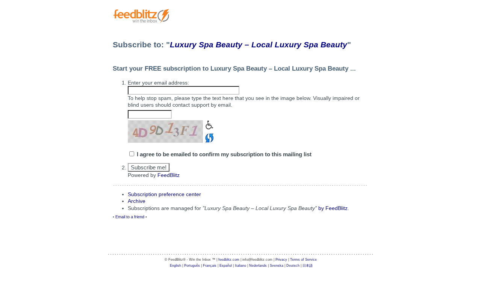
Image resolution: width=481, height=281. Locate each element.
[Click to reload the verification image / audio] (208, 136)
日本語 (308, 265)
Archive (136, 201)
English (175, 265)
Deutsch (292, 265)
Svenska (276, 265)
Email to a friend (129, 217)
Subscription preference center (164, 194)
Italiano (240, 265)
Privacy (281, 259)
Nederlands (258, 265)
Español (225, 265)
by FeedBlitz (333, 208)
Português (192, 265)
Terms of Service (303, 259)
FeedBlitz (168, 175)
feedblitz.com (228, 259)
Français (209, 265)
